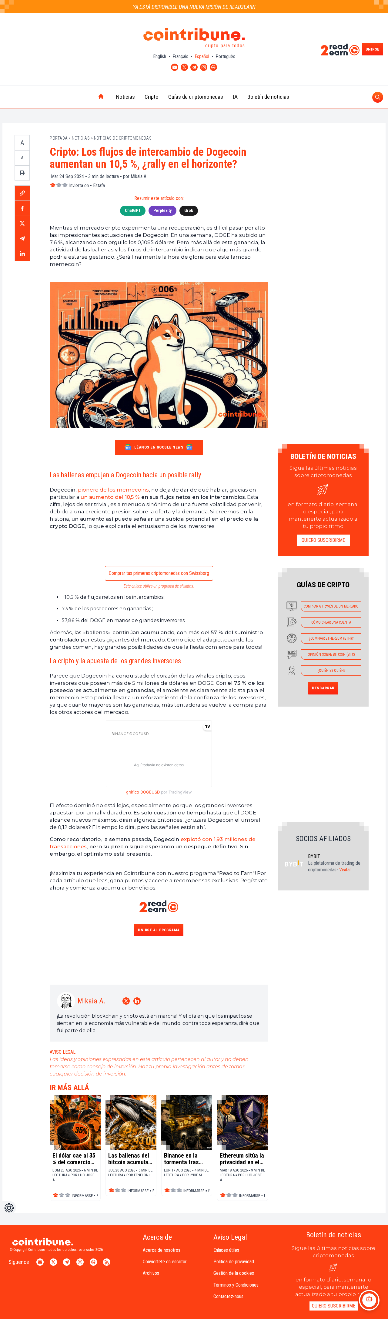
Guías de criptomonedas (195, 96)
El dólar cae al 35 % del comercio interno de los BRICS (73, 1158)
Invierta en (79, 185)
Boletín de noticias (268, 96)
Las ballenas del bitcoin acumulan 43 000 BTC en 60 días (130, 1158)
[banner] (159, 549)
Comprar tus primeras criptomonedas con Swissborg (159, 573)
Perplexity (162, 210)
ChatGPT (133, 210)
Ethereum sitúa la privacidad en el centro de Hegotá (242, 1158)
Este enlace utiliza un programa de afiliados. (159, 586)
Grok (188, 210)
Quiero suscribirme (323, 540)
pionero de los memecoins (113, 490)
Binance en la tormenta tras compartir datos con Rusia (184, 1158)
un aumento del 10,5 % (110, 497)
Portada (59, 138)
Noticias (125, 96)
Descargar (323, 688)
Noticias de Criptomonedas (123, 138)
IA (235, 96)
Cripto (152, 96)
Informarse (82, 1195)
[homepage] (88, 97)
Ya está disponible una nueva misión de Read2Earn (194, 7)
